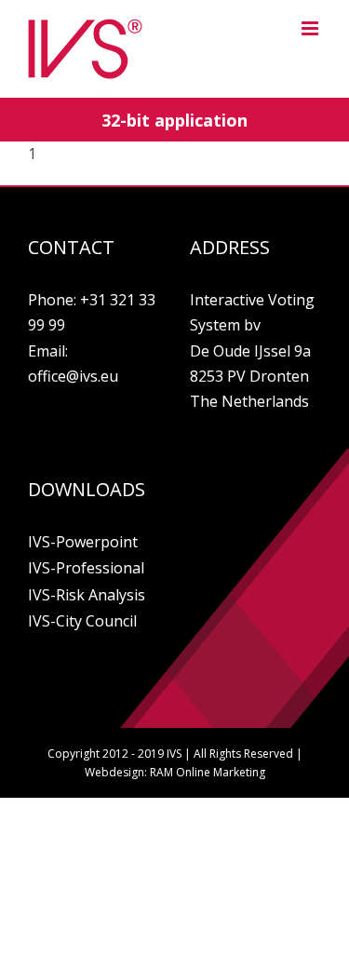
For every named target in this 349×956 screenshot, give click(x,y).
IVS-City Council (82, 621)
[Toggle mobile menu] (311, 28)
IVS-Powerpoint (83, 542)
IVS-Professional (86, 568)
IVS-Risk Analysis (86, 595)
